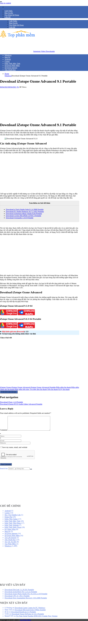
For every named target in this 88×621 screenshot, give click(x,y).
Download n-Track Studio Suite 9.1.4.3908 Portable (25, 209)
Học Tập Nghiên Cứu (13, 515)
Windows (8, 76)
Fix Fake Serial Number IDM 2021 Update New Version (36, 616)
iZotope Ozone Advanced (20, 387)
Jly (18, 87)
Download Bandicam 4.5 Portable (23, 612)
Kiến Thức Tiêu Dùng (13, 523)
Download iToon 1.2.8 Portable (11, 402)
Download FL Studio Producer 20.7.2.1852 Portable (25, 212)
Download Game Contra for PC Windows (30, 608)
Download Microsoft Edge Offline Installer (30, 610)
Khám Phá (8, 517)
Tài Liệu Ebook (10, 538)
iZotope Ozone (5, 387)
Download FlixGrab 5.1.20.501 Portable (19, 590)
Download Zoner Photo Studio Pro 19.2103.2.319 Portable (26, 594)
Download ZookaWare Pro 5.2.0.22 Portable (21, 592)
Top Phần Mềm (10, 544)
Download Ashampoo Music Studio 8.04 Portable (24, 214)
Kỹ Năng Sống (10, 529)
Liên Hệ (8, 17)
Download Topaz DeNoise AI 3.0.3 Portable (28, 614)
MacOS (7, 531)
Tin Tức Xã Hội (10, 542)
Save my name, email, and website (14, 447)
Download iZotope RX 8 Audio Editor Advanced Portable (21, 404)
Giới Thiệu (8, 11)
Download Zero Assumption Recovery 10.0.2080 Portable (26, 598)
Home (7, 74)
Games (7, 513)
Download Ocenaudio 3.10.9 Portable (19, 218)
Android (8, 511)
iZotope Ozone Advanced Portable (43, 387)
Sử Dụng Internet (11, 533)
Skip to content (5, 3)
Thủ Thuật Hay (10, 540)
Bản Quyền (9, 13)
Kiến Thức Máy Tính (12, 521)
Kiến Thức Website (12, 525)
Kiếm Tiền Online (11, 519)
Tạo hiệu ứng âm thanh (38, 389)
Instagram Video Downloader (44, 51)
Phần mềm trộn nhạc (22, 389)
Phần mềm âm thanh (63, 387)
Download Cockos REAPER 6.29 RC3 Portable (23, 216)
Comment (3, 430)
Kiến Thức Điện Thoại (13, 527)
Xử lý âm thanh (64, 389)
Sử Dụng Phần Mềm (12, 536)
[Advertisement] (41, 43)
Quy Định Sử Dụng (12, 15)
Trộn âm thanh (52, 389)
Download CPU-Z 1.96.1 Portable (17, 596)
